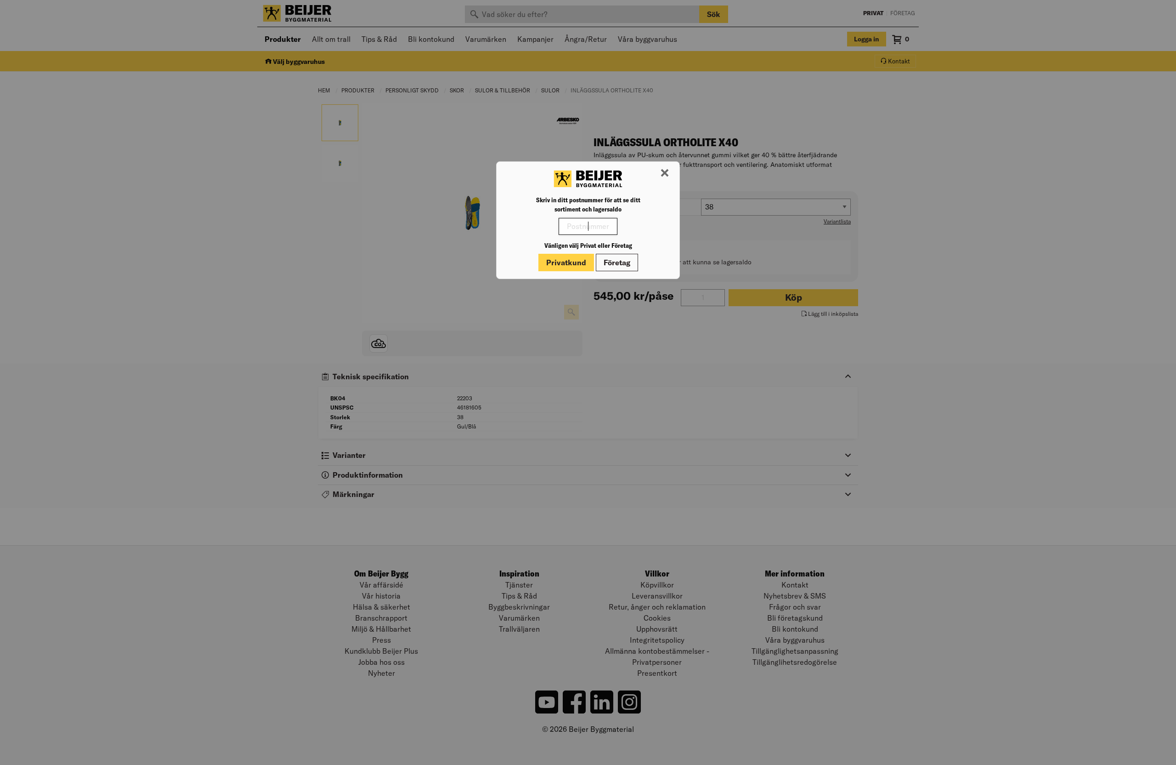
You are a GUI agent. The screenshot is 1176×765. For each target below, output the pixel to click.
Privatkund (566, 262)
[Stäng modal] (664, 173)
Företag (617, 262)
